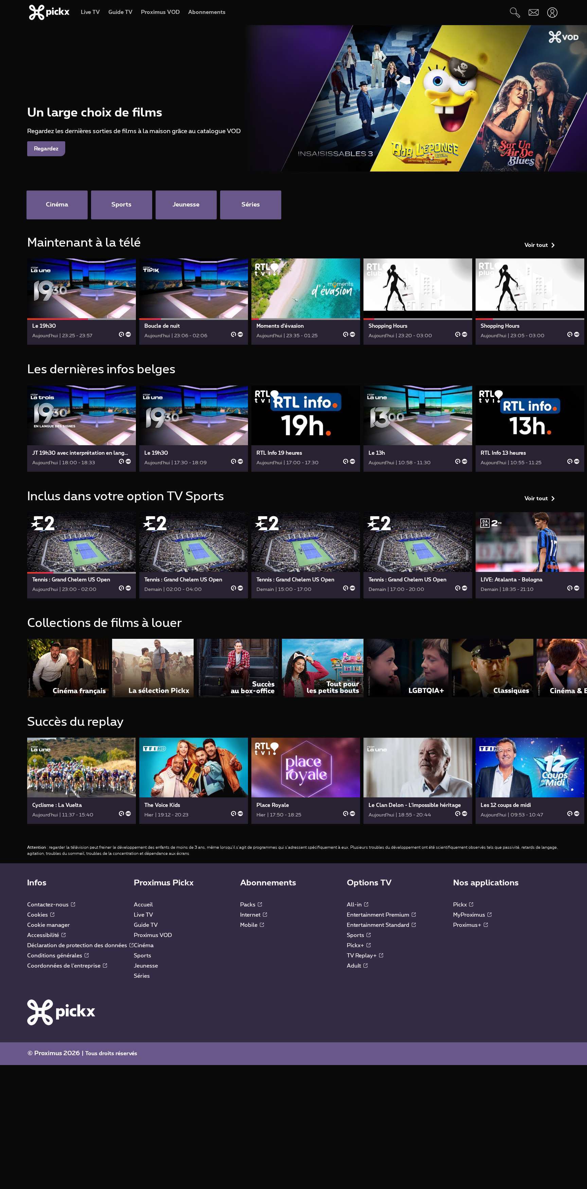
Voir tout (536, 245)
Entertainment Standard (379, 925)
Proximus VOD (153, 935)
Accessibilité (43, 935)
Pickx (460, 904)
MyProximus (469, 915)
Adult (354, 966)
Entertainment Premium (379, 915)
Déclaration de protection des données (77, 945)
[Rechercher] (514, 12)
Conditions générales (55, 955)
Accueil (143, 904)
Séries (142, 976)
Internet (251, 915)
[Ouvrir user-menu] (552, 12)
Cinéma (144, 945)
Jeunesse (146, 966)
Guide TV (146, 925)
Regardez (46, 148)
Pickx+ (356, 945)
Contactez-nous (48, 904)
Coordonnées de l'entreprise (64, 966)
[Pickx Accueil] (61, 1012)
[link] (81, 301)
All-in (355, 904)
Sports (142, 955)
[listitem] (68, 668)
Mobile (249, 925)
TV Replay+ (362, 955)
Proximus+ (468, 925)
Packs (248, 904)
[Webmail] (533, 12)
